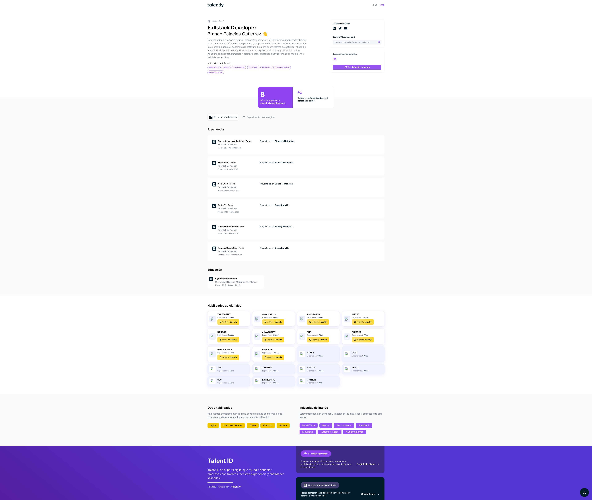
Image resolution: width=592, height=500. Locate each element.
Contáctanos (368, 494)
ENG (375, 5)
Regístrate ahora (366, 464)
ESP (382, 5)
